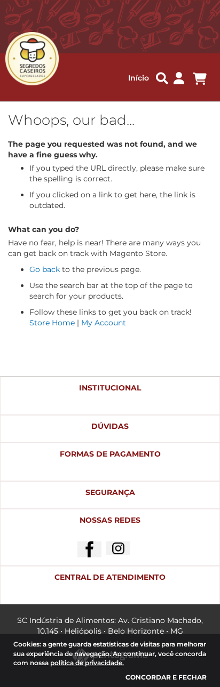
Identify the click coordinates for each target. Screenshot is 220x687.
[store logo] (26, 58)
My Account (103, 322)
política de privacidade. (87, 663)
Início (138, 78)
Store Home (52, 322)
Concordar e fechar (166, 677)
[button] (179, 78)
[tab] (110, 395)
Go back (44, 269)
